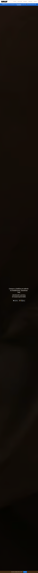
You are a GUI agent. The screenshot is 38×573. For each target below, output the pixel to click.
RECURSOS (25, 1)
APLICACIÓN (20, 1)
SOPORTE (35, 1)
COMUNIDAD (30, 1)
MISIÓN (15, 1)
